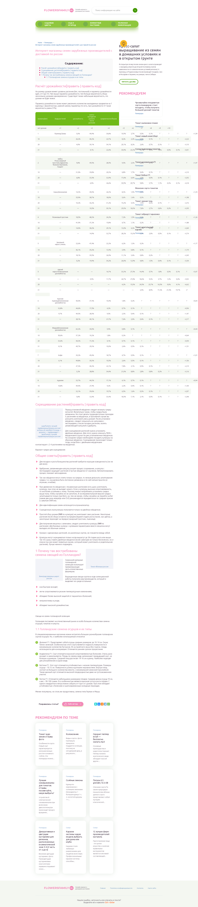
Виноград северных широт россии (49, 577)
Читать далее (129, 82)
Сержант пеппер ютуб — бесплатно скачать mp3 (101, 738)
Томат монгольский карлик (144, 228)
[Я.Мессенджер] (95, 704)
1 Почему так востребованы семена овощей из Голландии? (66, 75)
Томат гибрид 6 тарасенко (147, 214)
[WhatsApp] (108, 704)
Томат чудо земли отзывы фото (46, 736)
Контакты (140, 888)
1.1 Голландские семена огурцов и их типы (64, 77)
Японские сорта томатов (146, 188)
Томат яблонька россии (99, 567)
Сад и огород (72, 24)
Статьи (68, 827)
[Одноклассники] (102, 704)
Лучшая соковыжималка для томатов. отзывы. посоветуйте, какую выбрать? (46, 786)
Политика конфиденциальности (121, 888)
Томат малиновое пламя (146, 123)
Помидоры (48, 43)
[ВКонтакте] (99, 704)
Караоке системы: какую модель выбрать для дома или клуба (74, 836)
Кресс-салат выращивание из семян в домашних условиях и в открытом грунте (140, 52)
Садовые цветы (49, 24)
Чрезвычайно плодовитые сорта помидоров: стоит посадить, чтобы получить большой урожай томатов (147, 106)
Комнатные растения (95, 24)
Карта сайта (152, 888)
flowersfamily (58, 10)
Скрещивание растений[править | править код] (61, 70)
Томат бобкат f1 (142, 175)
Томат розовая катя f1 (145, 162)
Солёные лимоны (74, 780)
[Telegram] (105, 704)
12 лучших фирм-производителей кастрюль (101, 834)
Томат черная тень (144, 201)
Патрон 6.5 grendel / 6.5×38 (100, 781)
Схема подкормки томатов (147, 149)
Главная (103, 888)
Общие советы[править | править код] (57, 73)
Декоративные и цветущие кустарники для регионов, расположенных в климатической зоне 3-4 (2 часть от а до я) (47, 840)
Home (40, 43)
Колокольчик (72, 734)
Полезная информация (124, 24)
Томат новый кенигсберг (146, 136)
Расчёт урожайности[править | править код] (60, 68)
